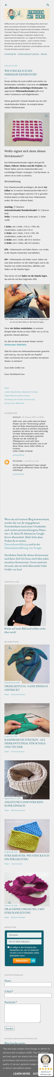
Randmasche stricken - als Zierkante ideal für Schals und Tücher (24, 743)
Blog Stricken (16, 392)
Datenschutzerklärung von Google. (23, 548)
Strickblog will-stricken (13, 399)
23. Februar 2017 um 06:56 (33, 417)
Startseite (10, 54)
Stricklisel (17, 461)
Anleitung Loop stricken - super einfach (24, 803)
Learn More (21, 1073)
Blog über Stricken (30, 392)
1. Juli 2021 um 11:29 (31, 461)
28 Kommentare (18, 694)
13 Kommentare (18, 752)
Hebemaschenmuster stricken (17, 396)
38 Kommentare (18, 810)
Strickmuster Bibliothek (14, 403)
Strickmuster (29, 399)
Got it (37, 1073)
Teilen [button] (6, 388)
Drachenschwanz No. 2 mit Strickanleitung (24, 910)
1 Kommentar (17, 864)
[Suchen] (48, 4)
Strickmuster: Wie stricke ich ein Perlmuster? (26, 857)
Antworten (18, 455)
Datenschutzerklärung (16, 544)
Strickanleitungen (28, 54)
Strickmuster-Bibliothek (15, 344)
